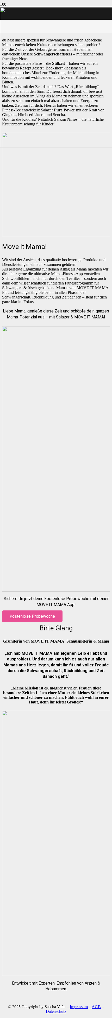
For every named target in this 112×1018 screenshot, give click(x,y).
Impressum (79, 1007)
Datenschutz (56, 1011)
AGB (96, 1007)
